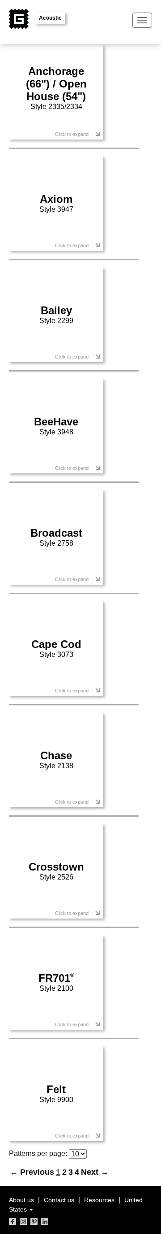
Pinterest (34, 1221)
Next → (95, 1172)
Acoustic (50, 18)
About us (21, 1199)
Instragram (23, 1221)
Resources (99, 1199)
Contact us (59, 1199)
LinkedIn (44, 1221)
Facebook (12, 1221)
